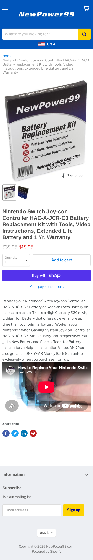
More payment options (46, 287)
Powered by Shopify (46, 551)
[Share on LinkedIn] (24, 433)
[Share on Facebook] (6, 433)
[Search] (84, 34)
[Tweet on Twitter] (15, 433)
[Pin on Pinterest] (33, 433)
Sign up (73, 510)
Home (7, 56)
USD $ (44, 533)
